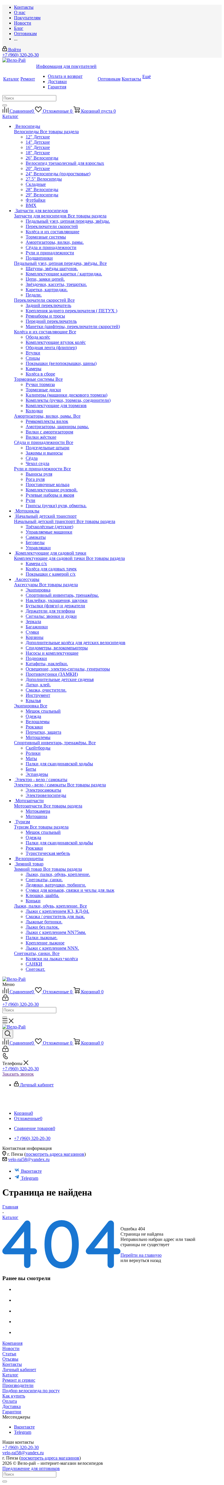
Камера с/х (36, 563)
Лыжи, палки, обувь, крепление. (47, 905)
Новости (11, 1348)
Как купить (13, 1395)
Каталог (10, 1374)
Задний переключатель (48, 305)
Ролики (33, 753)
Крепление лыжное (45, 942)
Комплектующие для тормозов (56, 405)
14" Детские (38, 142)
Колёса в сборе (40, 373)
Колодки (34, 410)
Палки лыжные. (41, 937)
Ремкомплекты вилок (47, 421)
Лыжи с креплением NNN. (52, 948)
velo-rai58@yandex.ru (29, 1159)
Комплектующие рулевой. (52, 489)
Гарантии (11, 1411)
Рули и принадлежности (39, 468)
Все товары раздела (59, 131)
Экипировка (27, 705)
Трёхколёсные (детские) (49, 526)
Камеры (33, 368)
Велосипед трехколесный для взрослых (65, 163)
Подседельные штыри (47, 447)
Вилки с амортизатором (49, 431)
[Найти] (4, 105)
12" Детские (38, 136)
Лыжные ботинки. (44, 921)
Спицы (33, 358)
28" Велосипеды (42, 189)
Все (103, 263)
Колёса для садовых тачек (51, 568)
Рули (30, 500)
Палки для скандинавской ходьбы (59, 763)
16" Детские (38, 147)
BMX (31, 205)
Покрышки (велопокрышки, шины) (61, 363)
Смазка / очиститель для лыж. (55, 916)
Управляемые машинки (49, 531)
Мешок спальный (43, 711)
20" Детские (38, 168)
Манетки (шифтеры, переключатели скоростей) (73, 326)
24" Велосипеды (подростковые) (58, 173)
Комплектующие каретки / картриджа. (64, 273)
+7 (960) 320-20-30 (20, 54)
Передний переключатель (51, 321)
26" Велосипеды (42, 157)
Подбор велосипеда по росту (31, 1390)
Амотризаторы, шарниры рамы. (57, 426)
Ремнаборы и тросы (45, 315)
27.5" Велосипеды (44, 178)
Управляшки (38, 547)
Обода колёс (38, 337)
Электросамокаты (43, 790)
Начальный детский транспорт (45, 521)
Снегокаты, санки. (33, 953)
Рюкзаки (34, 726)
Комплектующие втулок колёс (56, 342)
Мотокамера (38, 811)
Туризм (22, 826)
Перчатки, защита (43, 732)
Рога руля (35, 479)
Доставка (11, 1406)
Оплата (9, 1401)
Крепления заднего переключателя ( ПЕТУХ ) (71, 310)
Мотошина (36, 816)
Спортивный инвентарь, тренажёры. (51, 742)
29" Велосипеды (42, 194)
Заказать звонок (18, 1073)
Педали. (34, 294)
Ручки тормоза (40, 384)
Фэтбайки (36, 200)
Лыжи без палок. (42, 927)
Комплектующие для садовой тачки (50, 558)
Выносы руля (39, 473)
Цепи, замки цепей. (45, 279)
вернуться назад (145, 1260)
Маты (31, 758)
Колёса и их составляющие (41, 331)
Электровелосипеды (46, 795)
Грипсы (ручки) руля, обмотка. (56, 505)
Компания (12, 1343)
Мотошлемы (38, 737)
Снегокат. (35, 969)
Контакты (12, 1364)
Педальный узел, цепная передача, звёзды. (56, 263)
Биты (31, 768)
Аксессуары (26, 584)
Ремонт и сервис (18, 1380)
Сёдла (32, 458)
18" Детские (38, 152)
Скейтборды (38, 747)
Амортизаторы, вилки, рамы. (43, 416)
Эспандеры (37, 774)
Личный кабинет (19, 1369)
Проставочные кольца (47, 484)
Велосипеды (27, 131)
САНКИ (34, 963)
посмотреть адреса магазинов (55, 1154)
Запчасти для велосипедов (41, 215)
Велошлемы (38, 721)
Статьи (9, 1353)
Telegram (29, 1178)
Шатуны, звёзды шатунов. (52, 268)
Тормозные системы (34, 379)
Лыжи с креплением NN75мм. (56, 932)
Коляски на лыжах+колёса (52, 958)
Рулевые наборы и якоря (50, 495)
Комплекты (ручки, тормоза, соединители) (68, 400)
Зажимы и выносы (44, 452)
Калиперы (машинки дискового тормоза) (66, 394)
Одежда (33, 716)
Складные (36, 184)
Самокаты (36, 537)
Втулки (33, 352)
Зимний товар (28, 869)
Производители (18, 1385)
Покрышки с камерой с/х (51, 574)
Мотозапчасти (28, 805)
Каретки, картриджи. (47, 289)
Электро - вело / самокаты (40, 784)
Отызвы (10, 1359)
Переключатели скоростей (40, 300)
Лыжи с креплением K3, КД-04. (57, 911)
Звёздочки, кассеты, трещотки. (56, 284)
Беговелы (35, 542)
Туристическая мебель (48, 853)
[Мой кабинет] (5, 999)
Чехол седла (37, 463)
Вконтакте (31, 1171)
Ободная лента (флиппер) (51, 347)
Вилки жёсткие (41, 437)
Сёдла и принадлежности (40, 442)
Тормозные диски (43, 389)
